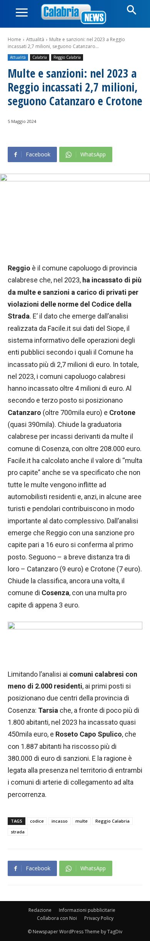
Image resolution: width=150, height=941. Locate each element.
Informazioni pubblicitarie (87, 910)
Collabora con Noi (57, 918)
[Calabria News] (75, 14)
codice (37, 821)
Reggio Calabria (67, 57)
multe (81, 821)
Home (14, 39)
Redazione (40, 910)
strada (18, 832)
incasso (60, 821)
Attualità (35, 39)
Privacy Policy (98, 918)
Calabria (39, 57)
